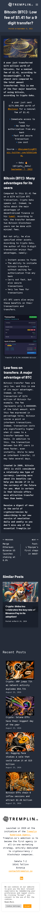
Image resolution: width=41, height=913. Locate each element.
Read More (9, 902)
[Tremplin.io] (20, 5)
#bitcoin (13, 109)
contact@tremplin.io (20, 871)
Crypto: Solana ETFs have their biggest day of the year (19, 721)
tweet (12, 216)
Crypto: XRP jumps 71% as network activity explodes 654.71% (19, 685)
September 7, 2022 (21, 169)
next (35, 609)
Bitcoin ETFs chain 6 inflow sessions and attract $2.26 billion (19, 796)
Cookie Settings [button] (13, 906)
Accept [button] (27, 906)
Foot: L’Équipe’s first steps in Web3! (31, 547)
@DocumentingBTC (27, 149)
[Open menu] (36, 5)
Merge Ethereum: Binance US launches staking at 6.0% (9, 550)
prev (5, 609)
